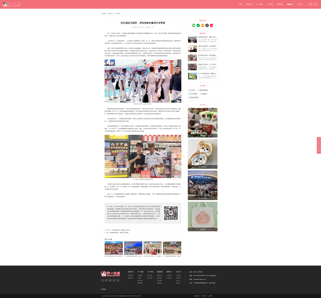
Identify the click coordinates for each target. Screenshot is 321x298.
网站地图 (196, 296)
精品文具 (140, 280)
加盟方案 (159, 275)
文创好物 (140, 275)
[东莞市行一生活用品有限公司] (11, 4)
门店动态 (117, 13)
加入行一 (178, 280)
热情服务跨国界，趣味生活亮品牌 (119, 232)
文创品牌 (204, 93)
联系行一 (178, 283)
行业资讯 (159, 280)
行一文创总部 (193, 93)
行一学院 (270, 4)
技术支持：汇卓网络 (207, 296)
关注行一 (300, 4)
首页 (240, 4)
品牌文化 (130, 278)
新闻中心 (290, 4)
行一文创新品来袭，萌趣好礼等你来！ (120, 230)
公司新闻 (169, 275)
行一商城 (260, 4)
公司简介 (178, 275)
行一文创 (192, 90)
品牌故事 (130, 275)
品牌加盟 (280, 4)
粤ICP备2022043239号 (135, 296)
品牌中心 (249, 4)
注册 (315, 4)
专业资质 (178, 278)
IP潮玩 (139, 278)
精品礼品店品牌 (194, 97)
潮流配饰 (140, 283)
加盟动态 (159, 283)
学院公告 (149, 275)
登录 (310, 4)
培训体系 (149, 278)
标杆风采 (159, 278)
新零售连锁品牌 (203, 90)
